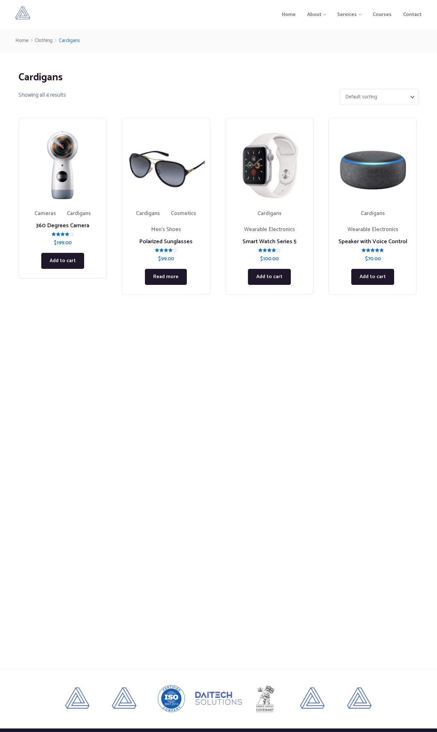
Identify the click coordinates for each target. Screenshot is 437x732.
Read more (166, 276)
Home (289, 14)
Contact (412, 14)
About (314, 14)
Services (347, 14)
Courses (382, 14)
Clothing (43, 40)
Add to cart (63, 260)
